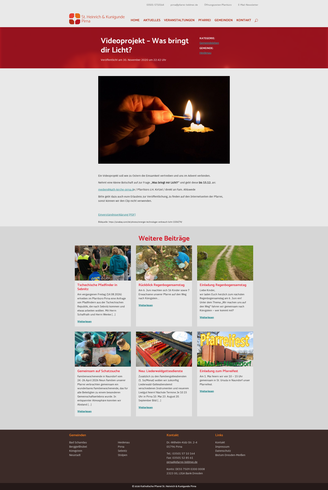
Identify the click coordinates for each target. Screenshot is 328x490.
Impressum (222, 446)
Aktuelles (151, 20)
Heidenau (205, 53)
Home (135, 20)
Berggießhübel (78, 446)
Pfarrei (204, 20)
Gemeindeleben (209, 43)
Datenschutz (223, 450)
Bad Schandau (78, 442)
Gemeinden (224, 20)
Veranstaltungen (179, 20)
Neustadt (75, 455)
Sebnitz (122, 450)
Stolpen (122, 455)
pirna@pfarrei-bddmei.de (184, 4)
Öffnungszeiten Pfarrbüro (218, 4)
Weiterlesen (84, 321)
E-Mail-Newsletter (248, 4)
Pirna (121, 446)
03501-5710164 (155, 4)
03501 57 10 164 (183, 453)
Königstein (75, 450)
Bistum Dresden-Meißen (230, 455)
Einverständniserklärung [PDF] (117, 214)
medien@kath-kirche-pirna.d (115, 189)
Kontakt (243, 20)
